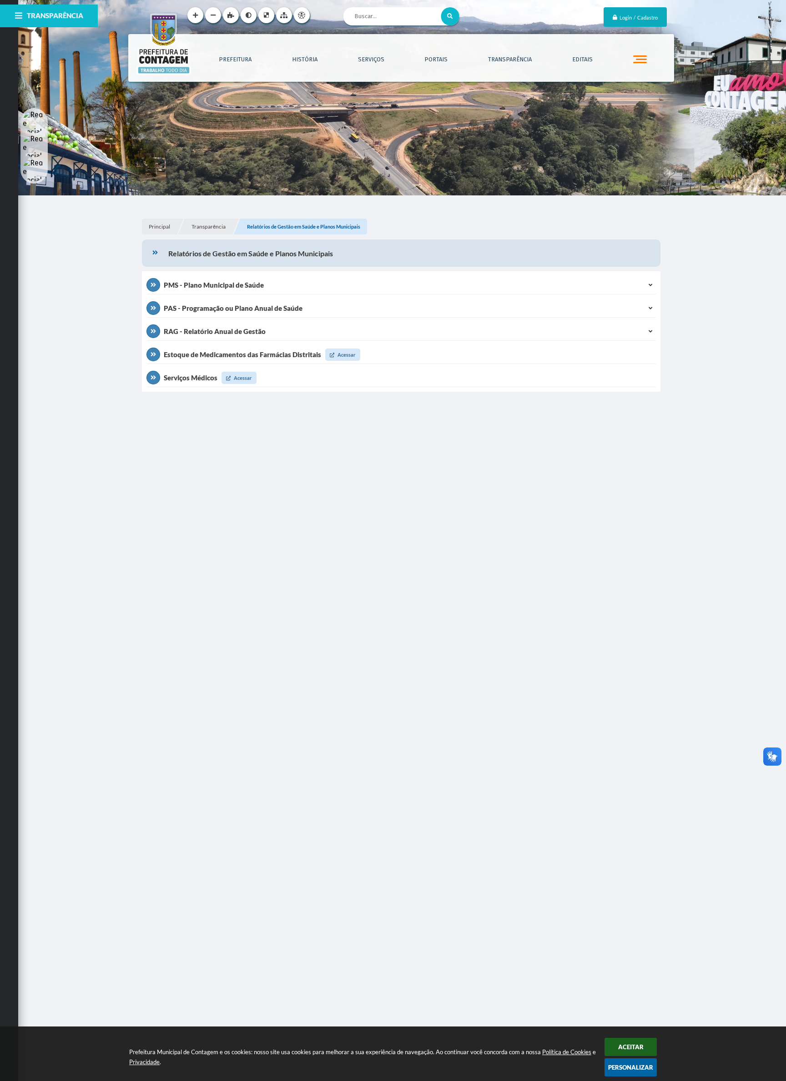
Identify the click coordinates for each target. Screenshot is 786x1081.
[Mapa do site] (284, 15)
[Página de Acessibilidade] (302, 15)
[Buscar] (450, 16)
